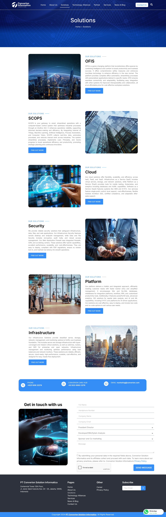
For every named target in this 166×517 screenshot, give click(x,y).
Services (107, 5)
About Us (53, 5)
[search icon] (151, 4)
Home (43, 5)
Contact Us (72, 504)
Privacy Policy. (140, 461)
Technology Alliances (81, 5)
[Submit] (143, 488)
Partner (97, 5)
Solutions (65, 5)
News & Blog (120, 5)
